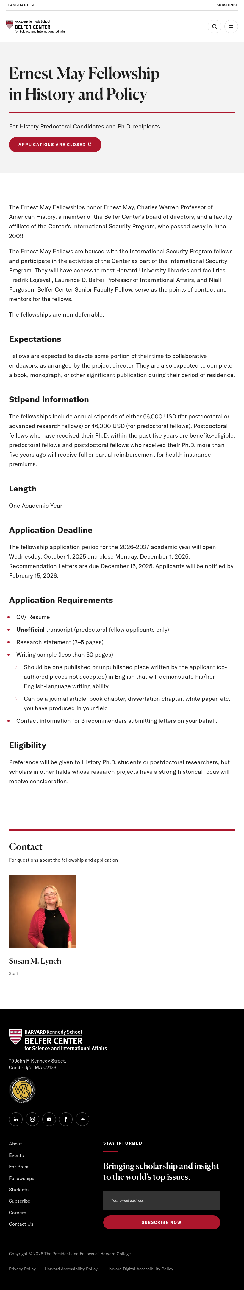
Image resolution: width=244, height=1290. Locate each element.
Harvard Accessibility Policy (71, 1269)
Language (18, 5)
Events (16, 1155)
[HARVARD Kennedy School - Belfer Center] (35, 26)
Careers (17, 1212)
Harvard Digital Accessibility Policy (140, 1269)
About (15, 1144)
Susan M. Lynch (35, 960)
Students (19, 1190)
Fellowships (21, 1178)
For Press (19, 1167)
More (231, 26)
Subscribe (227, 5)
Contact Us (21, 1224)
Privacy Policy (22, 1269)
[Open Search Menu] (214, 26)
